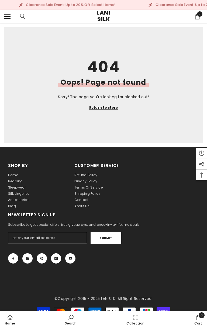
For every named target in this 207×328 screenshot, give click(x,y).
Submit (106, 238)
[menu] (7, 16)
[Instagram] (27, 258)
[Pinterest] (42, 258)
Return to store (103, 107)
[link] (70, 319)
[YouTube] (70, 258)
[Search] (22, 16)
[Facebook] (13, 258)
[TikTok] (56, 258)
